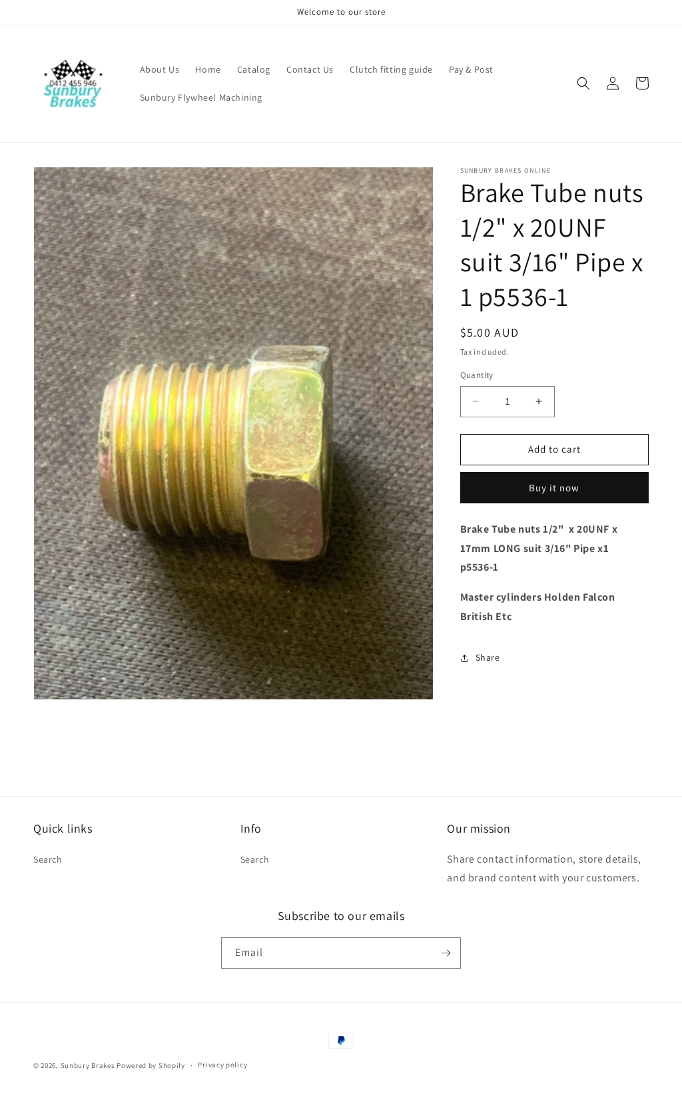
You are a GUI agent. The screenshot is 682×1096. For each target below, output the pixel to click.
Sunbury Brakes (89, 1065)
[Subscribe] (445, 953)
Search (48, 859)
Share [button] (488, 657)
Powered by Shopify (151, 1065)
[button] (583, 83)
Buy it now (554, 487)
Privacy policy (222, 1064)
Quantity (477, 375)
